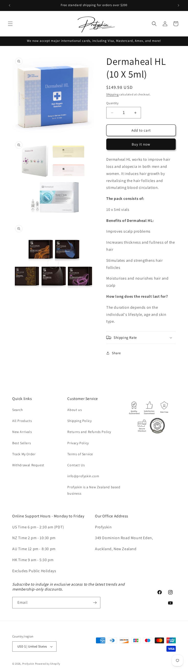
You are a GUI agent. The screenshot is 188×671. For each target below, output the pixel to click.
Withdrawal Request (28, 465)
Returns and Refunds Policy (89, 432)
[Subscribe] (94, 602)
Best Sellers (21, 443)
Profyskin (28, 663)
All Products (22, 421)
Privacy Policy (78, 443)
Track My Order (23, 454)
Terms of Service (80, 454)
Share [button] (116, 353)
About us (74, 410)
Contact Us (76, 465)
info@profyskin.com (83, 476)
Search (17, 410)
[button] (10, 23)
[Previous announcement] (9, 5)
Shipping (112, 94)
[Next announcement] (178, 5)
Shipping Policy (79, 421)
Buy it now (141, 144)
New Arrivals (22, 432)
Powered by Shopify (47, 663)
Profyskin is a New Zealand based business (93, 490)
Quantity (112, 103)
